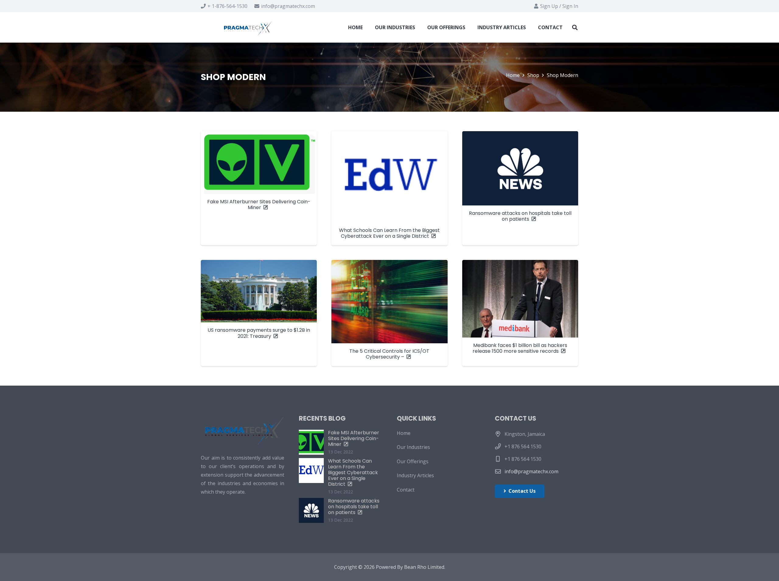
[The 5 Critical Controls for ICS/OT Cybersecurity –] (389, 313)
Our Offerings (412, 461)
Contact (405, 489)
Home (403, 433)
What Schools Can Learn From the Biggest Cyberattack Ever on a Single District (353, 472)
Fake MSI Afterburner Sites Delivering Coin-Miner (353, 438)
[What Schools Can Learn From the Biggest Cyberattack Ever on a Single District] (389, 188)
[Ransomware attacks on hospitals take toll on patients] (520, 188)
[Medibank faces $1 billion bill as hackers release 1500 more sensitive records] (520, 313)
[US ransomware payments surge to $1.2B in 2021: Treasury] (259, 313)
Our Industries (413, 447)
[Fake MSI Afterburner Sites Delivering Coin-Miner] (259, 188)
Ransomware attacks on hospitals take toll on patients (353, 506)
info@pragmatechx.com (531, 471)
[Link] (249, 27)
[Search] (575, 27)
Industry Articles (415, 475)
